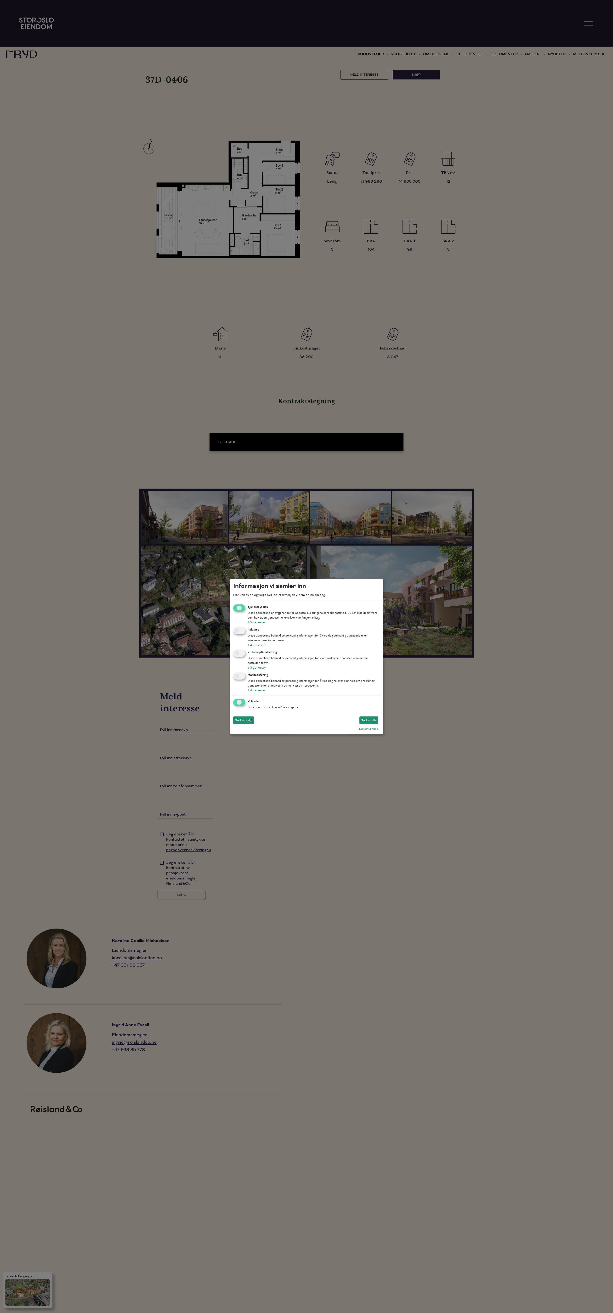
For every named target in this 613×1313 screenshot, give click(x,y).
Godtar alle (369, 720)
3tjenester (257, 668)
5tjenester (257, 622)
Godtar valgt (244, 720)
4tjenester (257, 645)
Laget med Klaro (368, 728)
